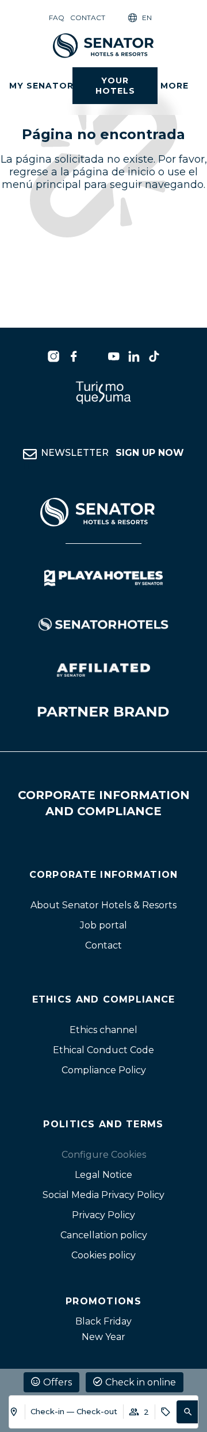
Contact (87, 17)
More (174, 85)
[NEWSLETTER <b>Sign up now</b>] (30, 454)
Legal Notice (103, 1174)
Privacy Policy (103, 1215)
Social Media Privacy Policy (103, 1194)
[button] (188, 1411)
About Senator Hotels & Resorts (103, 905)
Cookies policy (103, 1255)
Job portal (103, 925)
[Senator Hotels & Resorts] (53, 356)
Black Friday (103, 1321)
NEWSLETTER (112, 452)
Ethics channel (103, 1029)
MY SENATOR (41, 85)
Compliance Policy (104, 1070)
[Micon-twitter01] (93, 356)
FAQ (56, 17)
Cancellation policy (103, 1235)
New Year (103, 1336)
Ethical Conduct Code (103, 1050)
